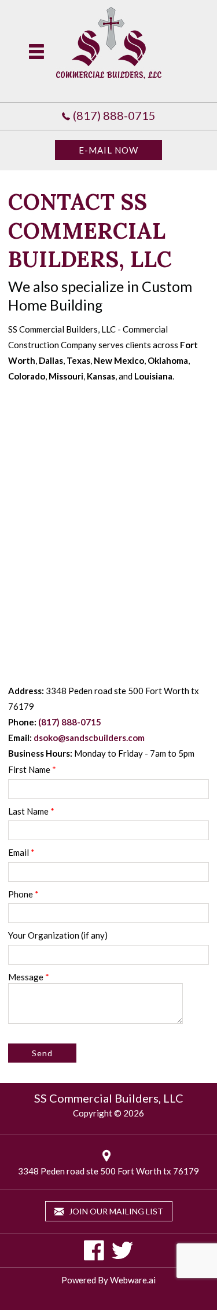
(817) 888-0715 (114, 115)
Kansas (101, 376)
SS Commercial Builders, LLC (108, 1098)
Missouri (66, 376)
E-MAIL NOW (108, 150)
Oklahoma (168, 360)
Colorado (26, 376)
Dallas (51, 360)
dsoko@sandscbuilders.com (89, 737)
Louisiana (153, 376)
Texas (78, 360)
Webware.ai (133, 1280)
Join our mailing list (115, 1211)
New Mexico (119, 360)
